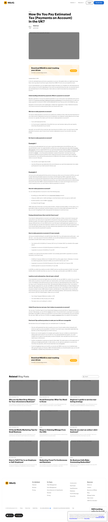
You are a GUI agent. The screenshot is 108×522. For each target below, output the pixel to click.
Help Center (90, 498)
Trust (73, 508)
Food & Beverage (74, 493)
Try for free (99, 2)
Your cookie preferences (44, 508)
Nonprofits (72, 496)
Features (34, 484)
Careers (89, 487)
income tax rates (75, 149)
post (44, 203)
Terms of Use (27, 508)
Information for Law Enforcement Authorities (61, 508)
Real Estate (73, 485)
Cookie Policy (35, 508)
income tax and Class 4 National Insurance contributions (47, 100)
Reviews (34, 487)
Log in (89, 2)
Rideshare (72, 491)
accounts (50, 200)
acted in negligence (56, 315)
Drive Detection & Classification (55, 490)
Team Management (52, 484)
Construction (73, 483)
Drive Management (51, 487)
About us (89, 484)
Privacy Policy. (87, 518)
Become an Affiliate (92, 490)
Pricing (34, 490)
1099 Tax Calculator (92, 500)
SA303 (49, 311)
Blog (88, 492)
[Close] (105, 512)
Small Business (73, 488)
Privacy (21, 508)
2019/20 (36, 152)
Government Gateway (55, 195)
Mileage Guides (91, 495)
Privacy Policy (101, 516)
